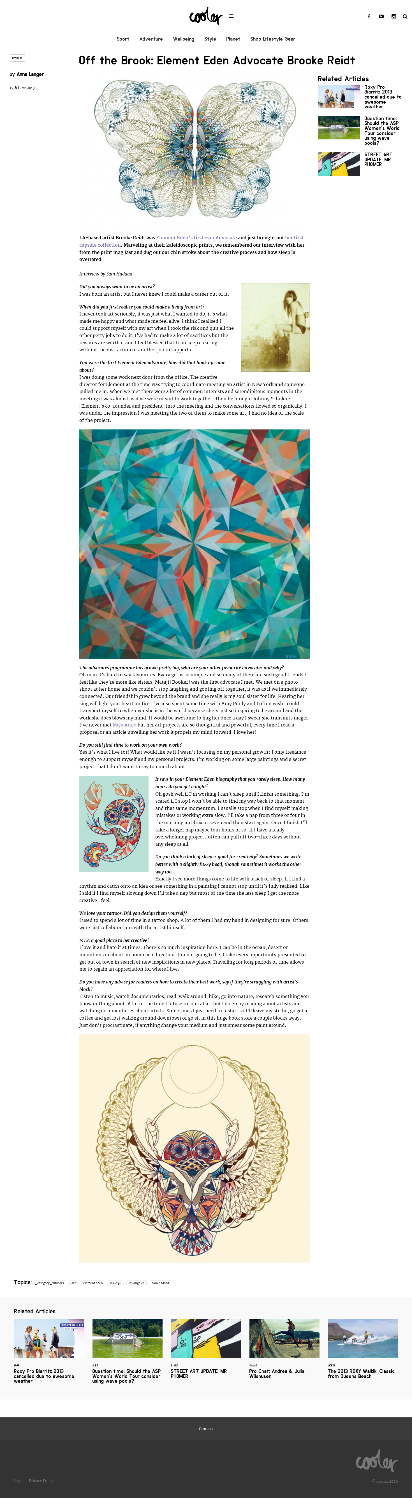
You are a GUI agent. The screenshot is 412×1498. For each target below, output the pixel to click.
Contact (206, 1429)
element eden (93, 1283)
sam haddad (160, 1283)
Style (210, 39)
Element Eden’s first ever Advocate (196, 238)
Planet (233, 39)
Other (17, 58)
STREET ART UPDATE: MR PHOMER (360, 164)
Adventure (151, 39)
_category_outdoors (49, 1283)
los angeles (136, 1283)
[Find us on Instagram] (393, 17)
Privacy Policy (41, 1481)
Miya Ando (124, 725)
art (73, 1283)
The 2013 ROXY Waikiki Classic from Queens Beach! (363, 1352)
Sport (123, 39)
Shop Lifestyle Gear (273, 39)
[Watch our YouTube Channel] (381, 17)
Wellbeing (184, 39)
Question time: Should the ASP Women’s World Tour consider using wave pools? (360, 132)
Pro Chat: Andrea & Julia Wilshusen (284, 1352)
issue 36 (115, 1283)
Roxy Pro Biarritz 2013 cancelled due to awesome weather (360, 98)
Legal (19, 1481)
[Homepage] (377, 1459)
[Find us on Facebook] (369, 17)
